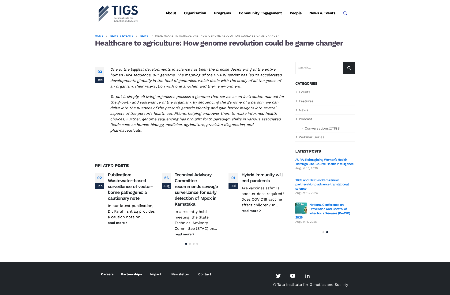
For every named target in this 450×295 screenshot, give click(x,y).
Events (304, 92)
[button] (186, 244)
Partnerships (131, 274)
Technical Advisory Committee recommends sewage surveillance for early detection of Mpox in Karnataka (196, 189)
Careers (107, 274)
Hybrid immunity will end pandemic (262, 177)
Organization (195, 13)
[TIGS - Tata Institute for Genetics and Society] (118, 13)
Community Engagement (260, 13)
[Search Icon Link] (345, 13)
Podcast (305, 119)
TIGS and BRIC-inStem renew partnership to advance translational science (322, 184)
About (170, 13)
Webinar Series (311, 137)
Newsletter (180, 274)
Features (306, 101)
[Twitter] (278, 275)
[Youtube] (293, 275)
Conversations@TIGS (322, 128)
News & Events (322, 13)
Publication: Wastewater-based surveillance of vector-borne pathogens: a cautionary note (130, 186)
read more (117, 223)
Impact (155, 274)
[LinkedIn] (307, 275)
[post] (301, 208)
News (303, 110)
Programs (222, 13)
